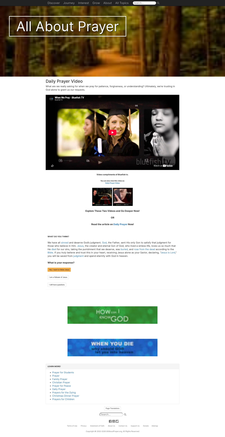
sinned (64, 242)
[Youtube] (113, 421)
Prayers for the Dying (64, 392)
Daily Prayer (120, 224)
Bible (50, 252)
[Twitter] (117, 421)
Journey (69, 3)
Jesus (80, 245)
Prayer (55, 375)
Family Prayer (59, 379)
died (53, 249)
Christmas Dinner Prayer (65, 395)
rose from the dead (144, 249)
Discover (54, 3)
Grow (96, 3)
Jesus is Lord (168, 252)
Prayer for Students (63, 372)
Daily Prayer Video (112, 183)
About (107, 3)
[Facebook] (110, 421)
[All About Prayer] (112, 38)
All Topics (122, 3)
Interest (83, 3)
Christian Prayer (61, 382)
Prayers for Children (63, 399)
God (104, 242)
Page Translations (112, 408)
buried (124, 249)
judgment (78, 256)
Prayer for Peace (61, 385)
